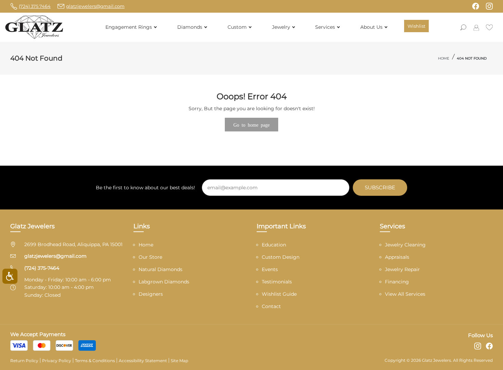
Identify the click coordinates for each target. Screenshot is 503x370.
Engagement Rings (128, 27)
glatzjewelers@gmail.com (55, 256)
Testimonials (277, 282)
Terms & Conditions (95, 360)
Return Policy (24, 360)
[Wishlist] (489, 27)
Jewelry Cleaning (405, 245)
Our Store (150, 257)
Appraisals (397, 257)
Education (274, 245)
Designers (151, 294)
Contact (271, 306)
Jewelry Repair (402, 269)
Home (443, 58)
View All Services (405, 294)
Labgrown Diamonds (164, 282)
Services (325, 27)
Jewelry (281, 27)
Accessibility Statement (143, 360)
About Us (371, 27)
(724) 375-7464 (41, 268)
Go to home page (251, 124)
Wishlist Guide (279, 294)
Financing (397, 282)
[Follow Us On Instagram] (489, 6)
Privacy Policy (56, 360)
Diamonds (189, 27)
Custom (237, 27)
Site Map (179, 360)
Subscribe (380, 187)
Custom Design (280, 257)
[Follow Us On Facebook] (475, 6)
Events (270, 269)
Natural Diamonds (160, 269)
